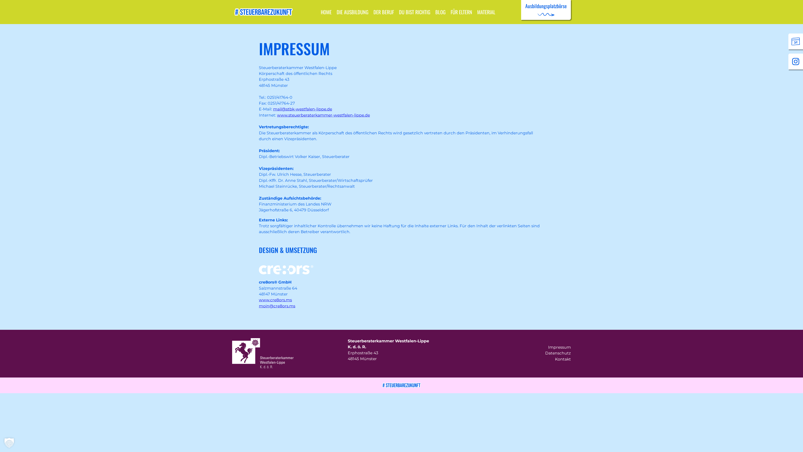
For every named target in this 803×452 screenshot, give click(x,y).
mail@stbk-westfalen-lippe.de (302, 109)
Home (326, 12)
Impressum (559, 347)
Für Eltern (461, 12)
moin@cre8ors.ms (277, 306)
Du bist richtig (414, 12)
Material (486, 12)
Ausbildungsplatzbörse (546, 6)
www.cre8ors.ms (275, 300)
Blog (440, 12)
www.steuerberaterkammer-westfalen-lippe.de (323, 115)
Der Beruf (383, 12)
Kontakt (563, 359)
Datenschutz (558, 353)
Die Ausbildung (352, 12)
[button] (9, 443)
